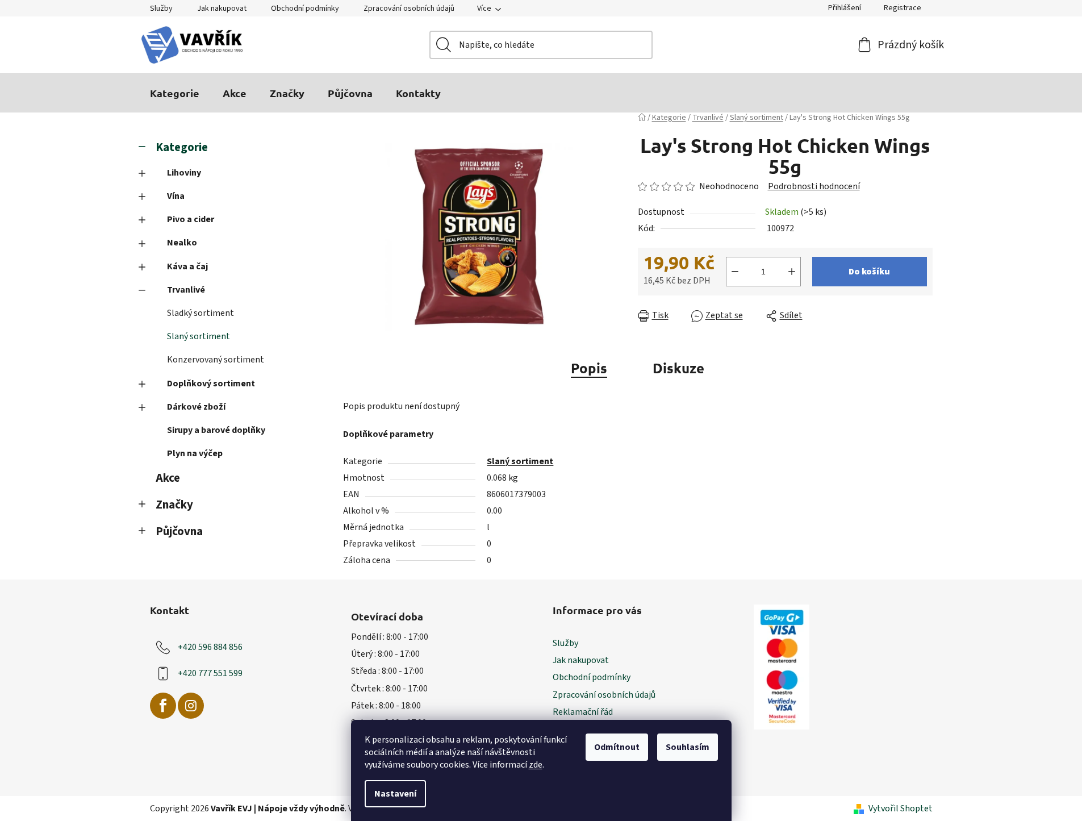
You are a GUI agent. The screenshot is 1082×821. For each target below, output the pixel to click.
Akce (168, 478)
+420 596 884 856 (210, 647)
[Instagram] (191, 706)
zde (535, 765)
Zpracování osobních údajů (409, 8)
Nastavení (395, 793)
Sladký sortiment (200, 313)
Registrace (902, 8)
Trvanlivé (186, 290)
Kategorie (182, 147)
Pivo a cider (190, 219)
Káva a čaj (187, 266)
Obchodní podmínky (305, 8)
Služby (161, 8)
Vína (176, 196)
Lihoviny (184, 172)
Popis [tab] (589, 368)
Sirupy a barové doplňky (216, 430)
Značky (174, 505)
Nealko (182, 242)
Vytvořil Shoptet (900, 808)
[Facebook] (163, 706)
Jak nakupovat (222, 8)
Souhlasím (687, 747)
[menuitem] (175, 93)
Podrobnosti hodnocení (814, 186)
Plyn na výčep (195, 453)
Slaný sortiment (198, 336)
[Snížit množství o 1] (734, 271)
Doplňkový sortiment (211, 383)
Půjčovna (179, 531)
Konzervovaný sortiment (215, 359)
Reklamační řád (583, 712)
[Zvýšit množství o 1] (791, 271)
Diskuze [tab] (678, 368)
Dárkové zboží (196, 407)
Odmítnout (617, 747)
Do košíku (869, 271)
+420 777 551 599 (210, 673)
